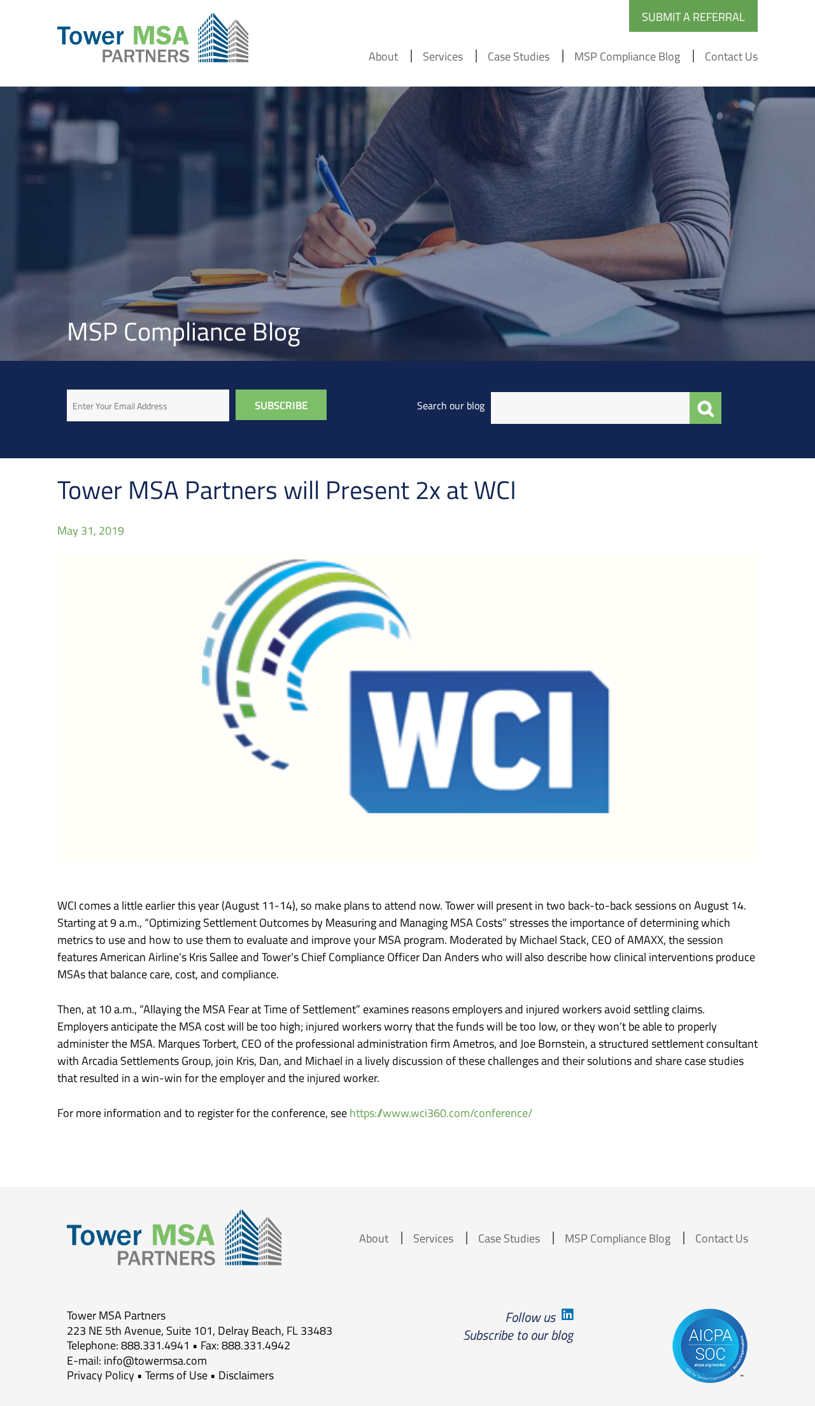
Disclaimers (246, 1374)
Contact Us (731, 56)
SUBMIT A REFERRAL (693, 16)
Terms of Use (176, 1374)
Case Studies (518, 56)
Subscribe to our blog (518, 1334)
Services (443, 56)
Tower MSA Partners (152, 37)
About (383, 56)
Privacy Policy (100, 1374)
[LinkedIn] (565, 1316)
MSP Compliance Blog (627, 56)
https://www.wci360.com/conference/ (441, 1112)
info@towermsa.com (155, 1360)
